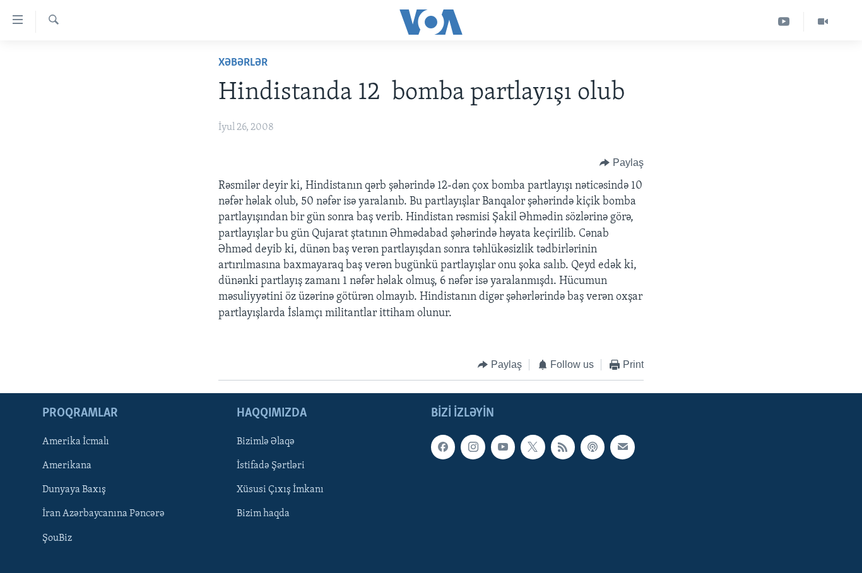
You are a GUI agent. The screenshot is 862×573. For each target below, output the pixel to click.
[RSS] (563, 447)
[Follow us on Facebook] (443, 447)
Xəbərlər (243, 63)
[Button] (621, 163)
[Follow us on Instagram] (473, 447)
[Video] (823, 22)
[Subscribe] (622, 447)
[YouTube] (784, 22)
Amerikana (67, 466)
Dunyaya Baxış (74, 490)
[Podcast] (593, 447)
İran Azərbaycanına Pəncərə (103, 514)
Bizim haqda (263, 514)
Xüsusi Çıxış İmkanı (280, 490)
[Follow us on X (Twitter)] (533, 447)
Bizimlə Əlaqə (266, 442)
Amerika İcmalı (75, 442)
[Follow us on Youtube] (503, 447)
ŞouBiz (57, 538)
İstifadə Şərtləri (271, 466)
